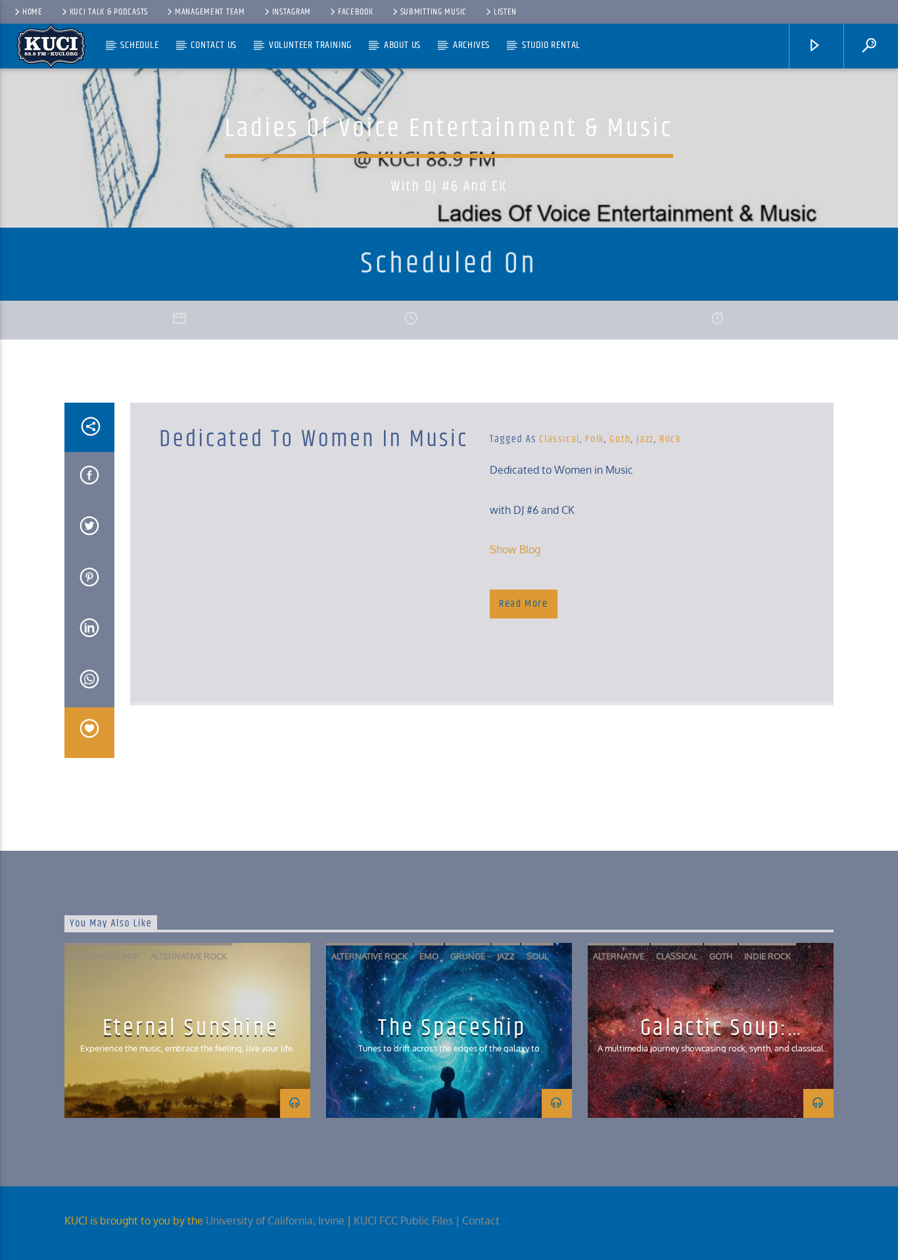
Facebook (355, 12)
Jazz (644, 439)
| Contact (479, 1220)
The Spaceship (452, 1028)
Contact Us (214, 45)
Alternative (618, 956)
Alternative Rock (189, 956)
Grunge (467, 956)
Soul (537, 956)
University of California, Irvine (275, 1220)
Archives (471, 45)
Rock (669, 439)
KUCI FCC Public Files (403, 1220)
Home (32, 12)
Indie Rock (767, 956)
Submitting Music (433, 12)
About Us (402, 45)
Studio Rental (551, 45)
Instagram (291, 12)
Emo (428, 956)
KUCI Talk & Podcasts (109, 12)
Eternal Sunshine (191, 1028)
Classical (559, 439)
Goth (619, 439)
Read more (523, 603)
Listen (505, 12)
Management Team (210, 12)
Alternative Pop (104, 956)
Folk (594, 439)
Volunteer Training (310, 45)
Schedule (139, 45)
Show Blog (515, 549)
